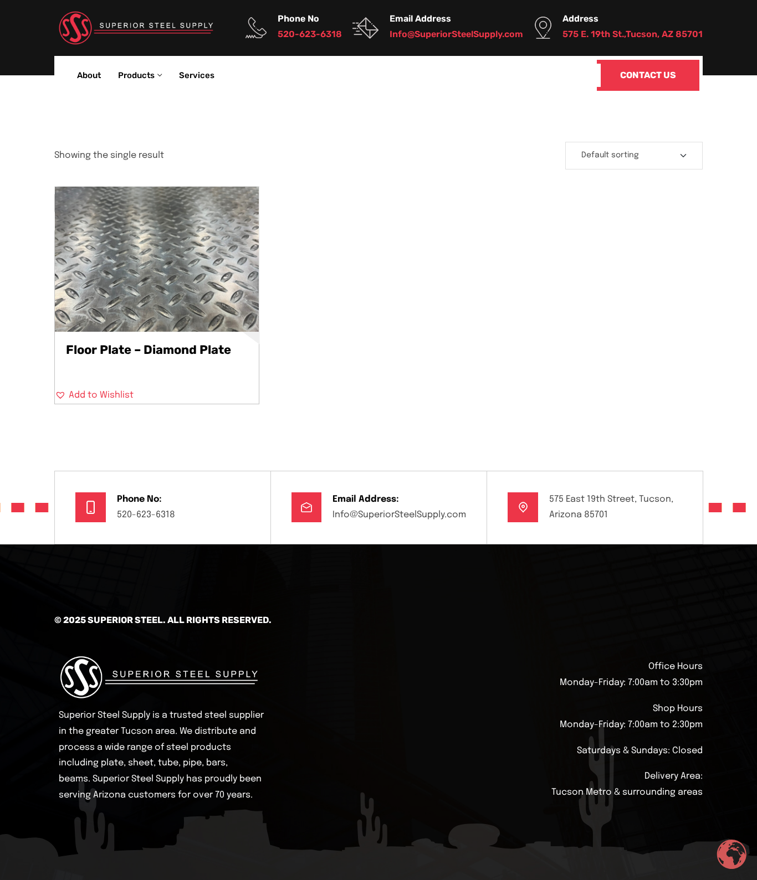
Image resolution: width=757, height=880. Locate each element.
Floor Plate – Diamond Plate (148, 349)
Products (136, 75)
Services (196, 75)
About (89, 75)
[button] (94, 395)
